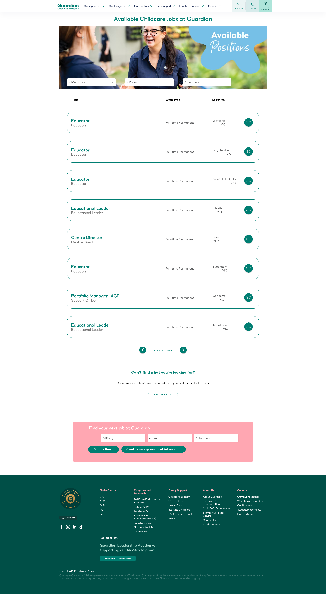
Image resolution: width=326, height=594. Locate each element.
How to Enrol (175, 505)
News (171, 518)
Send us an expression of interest (152, 449)
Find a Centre (265, 6)
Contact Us (209, 520)
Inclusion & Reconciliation (211, 502)
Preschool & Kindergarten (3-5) (145, 517)
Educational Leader (90, 208)
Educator (80, 120)
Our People (140, 531)
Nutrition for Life (143, 527)
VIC (102, 496)
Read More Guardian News (118, 558)
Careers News (245, 513)
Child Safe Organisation (217, 508)
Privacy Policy (85, 570)
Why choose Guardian (250, 500)
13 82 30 (252, 6)
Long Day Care (142, 522)
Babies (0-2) (141, 506)
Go (248, 122)
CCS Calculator (177, 500)
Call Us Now (102, 449)
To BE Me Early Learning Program (148, 501)
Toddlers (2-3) (142, 511)
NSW (102, 500)
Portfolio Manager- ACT (95, 295)
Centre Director (86, 237)
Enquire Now (163, 394)
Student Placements (249, 509)
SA (101, 513)
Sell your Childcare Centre (214, 514)
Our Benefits (244, 505)
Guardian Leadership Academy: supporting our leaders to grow (127, 547)
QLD (102, 505)
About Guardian (212, 496)
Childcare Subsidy (179, 496)
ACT (102, 509)
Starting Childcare (179, 509)
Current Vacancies (248, 496)
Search (238, 6)
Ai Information (211, 524)
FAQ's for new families (181, 513)
